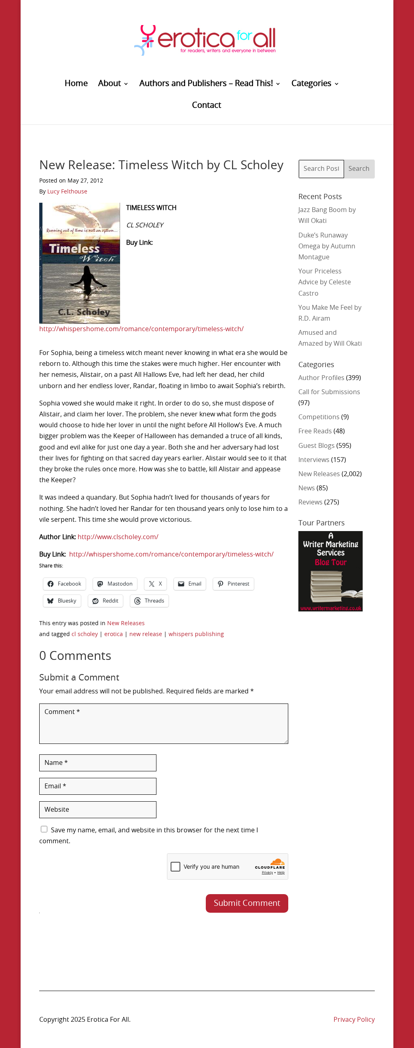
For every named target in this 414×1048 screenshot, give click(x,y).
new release (145, 634)
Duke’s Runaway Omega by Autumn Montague (326, 246)
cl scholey (85, 634)
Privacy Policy (354, 1019)
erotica (113, 634)
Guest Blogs (316, 446)
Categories (311, 84)
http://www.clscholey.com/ (118, 537)
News (306, 488)
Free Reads (315, 431)
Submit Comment (247, 903)
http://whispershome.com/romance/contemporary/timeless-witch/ (141, 329)
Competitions (319, 417)
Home (76, 84)
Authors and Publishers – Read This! (206, 84)
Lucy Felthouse (67, 192)
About (109, 84)
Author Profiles (321, 378)
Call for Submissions (329, 392)
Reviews (310, 502)
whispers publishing (196, 634)
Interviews (314, 460)
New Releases (126, 623)
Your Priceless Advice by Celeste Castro (324, 282)
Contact (206, 106)
